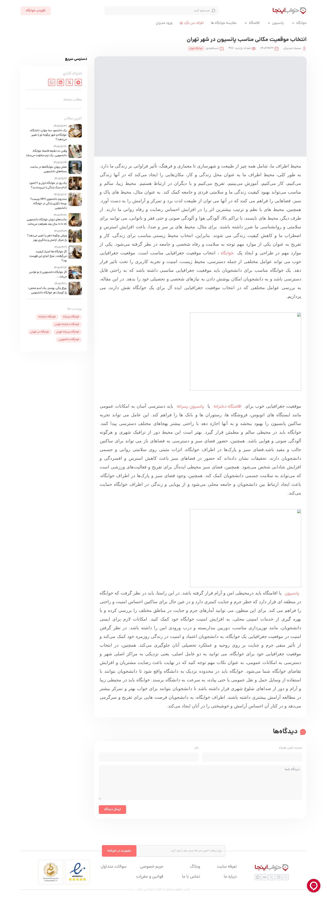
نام (197, 748)
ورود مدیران (164, 23)
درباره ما (230, 877)
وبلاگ (195, 867)
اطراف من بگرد (194, 23)
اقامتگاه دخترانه (226, 406)
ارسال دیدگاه (112, 809)
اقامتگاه (254, 23)
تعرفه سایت (227, 867)
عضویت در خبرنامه (119, 850)
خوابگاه (301, 23)
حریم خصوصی (151, 867)
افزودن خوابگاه (35, 10)
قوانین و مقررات (149, 877)
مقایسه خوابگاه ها (223, 23)
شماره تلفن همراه (290, 748)
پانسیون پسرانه (190, 406)
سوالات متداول (114, 867)
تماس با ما (191, 877)
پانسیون (278, 23)
